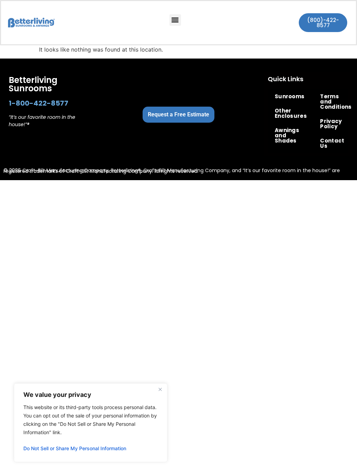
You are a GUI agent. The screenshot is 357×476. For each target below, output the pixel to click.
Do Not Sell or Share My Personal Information (74, 448)
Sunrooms (289, 96)
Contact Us (332, 143)
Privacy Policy (331, 123)
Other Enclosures (289, 113)
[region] (90, 422)
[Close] (160, 389)
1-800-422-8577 (38, 103)
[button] (175, 20)
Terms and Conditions (334, 101)
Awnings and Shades (287, 135)
